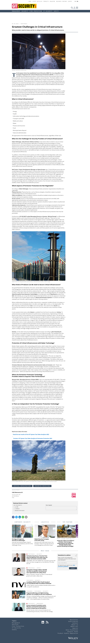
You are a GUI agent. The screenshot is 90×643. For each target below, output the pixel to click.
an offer (16, 507)
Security (25, 11)
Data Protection (72, 630)
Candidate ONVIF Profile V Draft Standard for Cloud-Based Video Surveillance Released (38, 582)
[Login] (74, 8)
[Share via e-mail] (26, 517)
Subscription (73, 621)
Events (70, 1)
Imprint (75, 628)
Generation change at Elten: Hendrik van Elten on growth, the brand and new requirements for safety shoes (36, 571)
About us (75, 624)
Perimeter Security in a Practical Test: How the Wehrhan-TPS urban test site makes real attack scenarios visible (36, 557)
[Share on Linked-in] (19, 517)
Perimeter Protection (42, 486)
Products (46, 1)
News (30, 1)
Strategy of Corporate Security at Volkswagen (18, 539)
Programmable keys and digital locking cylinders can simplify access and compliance (39, 593)
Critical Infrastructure (22, 486)
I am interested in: (17, 505)
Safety (56, 11)
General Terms (72, 631)
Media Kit (74, 626)
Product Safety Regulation (68, 633)
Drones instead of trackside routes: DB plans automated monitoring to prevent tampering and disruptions (36, 607)
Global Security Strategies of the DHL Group (41, 539)
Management (16, 11)
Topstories (24, 23)
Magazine (52, 1)
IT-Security (47, 11)
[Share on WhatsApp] (23, 517)
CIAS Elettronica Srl (17, 492)
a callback (17, 508)
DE (75, 1)
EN (77, 1)
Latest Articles (37, 1)
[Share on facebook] (13, 517)
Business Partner (61, 1)
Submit (73, 568)
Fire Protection (36, 11)
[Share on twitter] (16, 517)
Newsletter (74, 619)
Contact (75, 623)
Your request (49, 505)
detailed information (19, 510)
